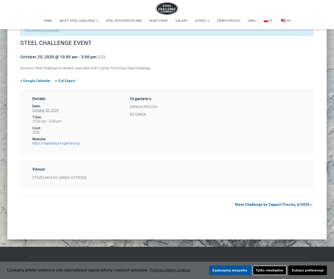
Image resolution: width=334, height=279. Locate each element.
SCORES (201, 20)
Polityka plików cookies (170, 270)
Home (48, 20)
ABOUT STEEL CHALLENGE (77, 20)
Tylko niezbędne (269, 270)
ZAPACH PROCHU (228, 20)
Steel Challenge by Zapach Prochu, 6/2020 (273, 204)
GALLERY (181, 20)
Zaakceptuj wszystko (229, 270)
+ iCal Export (65, 81)
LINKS (251, 20)
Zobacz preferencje (308, 270)
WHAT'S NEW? (158, 20)
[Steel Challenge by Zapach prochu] (167, 8)
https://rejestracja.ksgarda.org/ (56, 143)
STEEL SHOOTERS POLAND (124, 20)
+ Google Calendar (35, 81)
